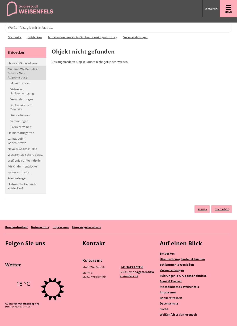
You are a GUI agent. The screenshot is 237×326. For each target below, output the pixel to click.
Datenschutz (40, 227)
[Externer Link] (8, 253)
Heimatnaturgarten (21, 133)
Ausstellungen (20, 115)
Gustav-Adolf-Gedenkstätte (17, 141)
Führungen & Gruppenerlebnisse (183, 276)
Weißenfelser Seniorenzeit (178, 314)
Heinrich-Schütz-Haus (22, 63)
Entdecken (35, 37)
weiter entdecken (19, 172)
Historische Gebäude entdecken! (22, 186)
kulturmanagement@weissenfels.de (137, 274)
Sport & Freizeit (171, 281)
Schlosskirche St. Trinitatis (21, 107)
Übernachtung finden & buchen (182, 259)
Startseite (14, 37)
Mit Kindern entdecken (23, 166)
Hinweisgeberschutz (86, 227)
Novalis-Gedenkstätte (22, 149)
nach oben (222, 209)
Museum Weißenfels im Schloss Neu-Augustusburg (82, 37)
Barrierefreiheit (20, 127)
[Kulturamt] (118, 269)
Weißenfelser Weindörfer (25, 160)
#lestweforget (17, 178)
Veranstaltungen (135, 37)
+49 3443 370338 (131, 267)
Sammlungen (19, 121)
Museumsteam (20, 83)
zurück (202, 209)
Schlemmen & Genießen (177, 265)
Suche (164, 309)
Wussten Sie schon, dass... (25, 155)
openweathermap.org (26, 303)
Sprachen (211, 8)
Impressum (61, 227)
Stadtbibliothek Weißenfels (179, 287)
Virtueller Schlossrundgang (22, 91)
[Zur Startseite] (58, 8)
